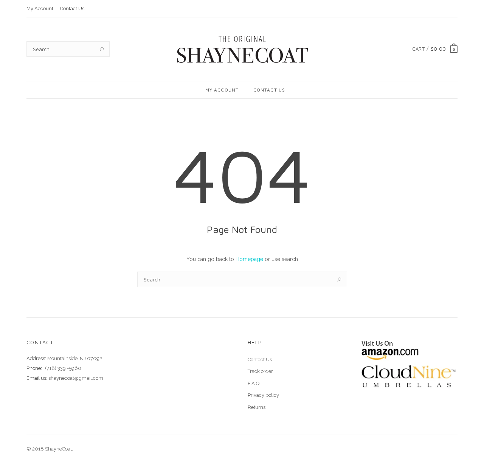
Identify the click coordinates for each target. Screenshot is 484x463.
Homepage (249, 259)
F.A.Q (253, 383)
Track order (260, 371)
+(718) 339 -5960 (62, 368)
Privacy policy (263, 395)
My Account (39, 8)
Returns (256, 407)
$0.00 (438, 49)
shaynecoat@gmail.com (75, 378)
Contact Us (72, 8)
